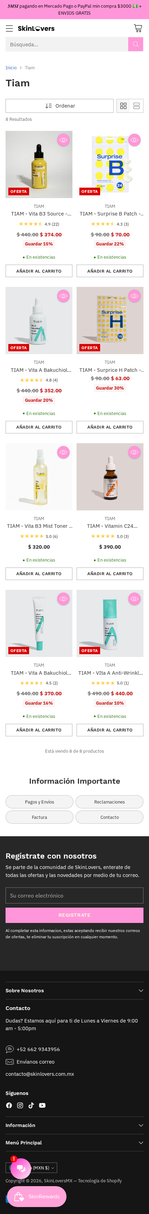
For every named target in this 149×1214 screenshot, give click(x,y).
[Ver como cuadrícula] (123, 105)
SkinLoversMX (58, 1180)
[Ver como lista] (136, 105)
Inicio (11, 67)
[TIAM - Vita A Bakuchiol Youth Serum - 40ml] (39, 320)
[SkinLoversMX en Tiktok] (31, 1106)
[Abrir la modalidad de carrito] (138, 28)
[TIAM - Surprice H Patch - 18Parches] (110, 320)
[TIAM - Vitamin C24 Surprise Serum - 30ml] (110, 476)
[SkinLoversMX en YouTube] (42, 1106)
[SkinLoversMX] (36, 28)
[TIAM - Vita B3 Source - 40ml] (39, 164)
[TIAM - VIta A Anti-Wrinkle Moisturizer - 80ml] (110, 623)
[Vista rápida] (63, 140)
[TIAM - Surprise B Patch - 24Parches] (110, 164)
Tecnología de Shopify (100, 1180)
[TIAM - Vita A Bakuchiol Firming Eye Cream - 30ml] (39, 623)
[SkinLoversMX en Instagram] (20, 1106)
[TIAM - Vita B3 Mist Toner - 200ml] (39, 476)
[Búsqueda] (135, 44)
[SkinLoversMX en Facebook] (9, 1106)
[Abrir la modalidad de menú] (9, 28)
